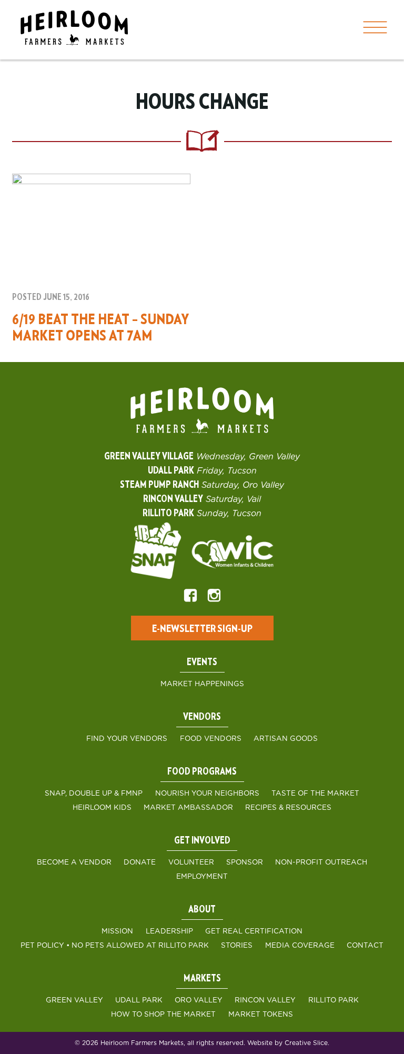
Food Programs (202, 772)
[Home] (74, 29)
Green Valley (74, 1000)
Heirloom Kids (102, 807)
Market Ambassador (188, 807)
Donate (140, 862)
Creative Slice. (307, 1043)
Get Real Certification (253, 931)
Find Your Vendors (126, 738)
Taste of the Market (315, 793)
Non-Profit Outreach (321, 862)
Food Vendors (210, 738)
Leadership (169, 931)
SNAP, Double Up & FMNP (94, 793)
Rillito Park (333, 1000)
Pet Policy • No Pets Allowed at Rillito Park (115, 945)
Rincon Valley (265, 1000)
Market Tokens (260, 1014)
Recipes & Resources (288, 807)
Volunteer (191, 862)
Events (202, 662)
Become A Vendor (74, 862)
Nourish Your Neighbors (207, 793)
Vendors (202, 717)
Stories (236, 945)
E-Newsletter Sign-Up (202, 629)
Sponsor (244, 862)
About (202, 910)
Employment (202, 876)
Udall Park (139, 1000)
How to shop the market (163, 1014)
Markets (202, 978)
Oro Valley (199, 1000)
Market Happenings (202, 684)
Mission (117, 931)
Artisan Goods (286, 738)
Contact (365, 945)
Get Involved (202, 841)
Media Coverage (300, 945)
